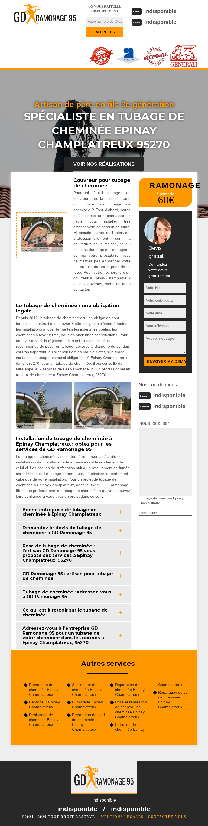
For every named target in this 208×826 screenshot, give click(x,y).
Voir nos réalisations (104, 164)
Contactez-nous (167, 817)
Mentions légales (122, 817)
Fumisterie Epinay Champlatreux (87, 704)
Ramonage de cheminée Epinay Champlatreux (43, 690)
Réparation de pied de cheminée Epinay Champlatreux (88, 722)
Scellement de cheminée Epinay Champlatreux (87, 690)
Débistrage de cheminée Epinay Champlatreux (43, 720)
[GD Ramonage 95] (45, 17)
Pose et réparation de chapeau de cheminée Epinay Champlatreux (131, 709)
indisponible (160, 11)
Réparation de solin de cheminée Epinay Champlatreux (174, 699)
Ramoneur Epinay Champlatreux (44, 704)
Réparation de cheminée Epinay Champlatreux (130, 690)
